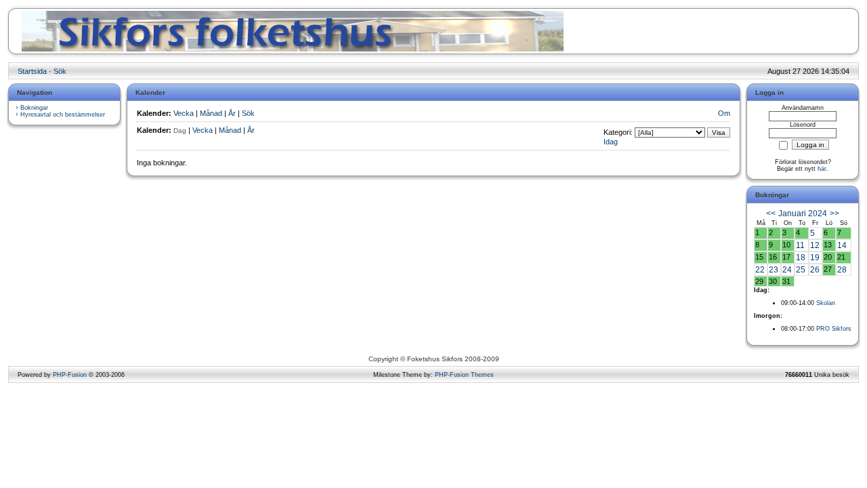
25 (800, 269)
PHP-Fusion (70, 374)
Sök (60, 71)
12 (815, 245)
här (822, 168)
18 (800, 257)
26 (815, 269)
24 (787, 269)
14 (842, 245)
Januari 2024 (802, 213)
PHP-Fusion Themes (464, 374)
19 (815, 257)
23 (773, 269)
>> (834, 213)
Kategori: (618, 132)
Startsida (32, 71)
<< (771, 213)
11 (800, 245)
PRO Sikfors (833, 328)
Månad (211, 113)
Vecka (183, 113)
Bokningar (34, 107)
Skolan (825, 303)
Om (724, 113)
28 (842, 269)
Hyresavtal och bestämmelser (62, 114)
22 (760, 269)
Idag (611, 142)
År (232, 113)
